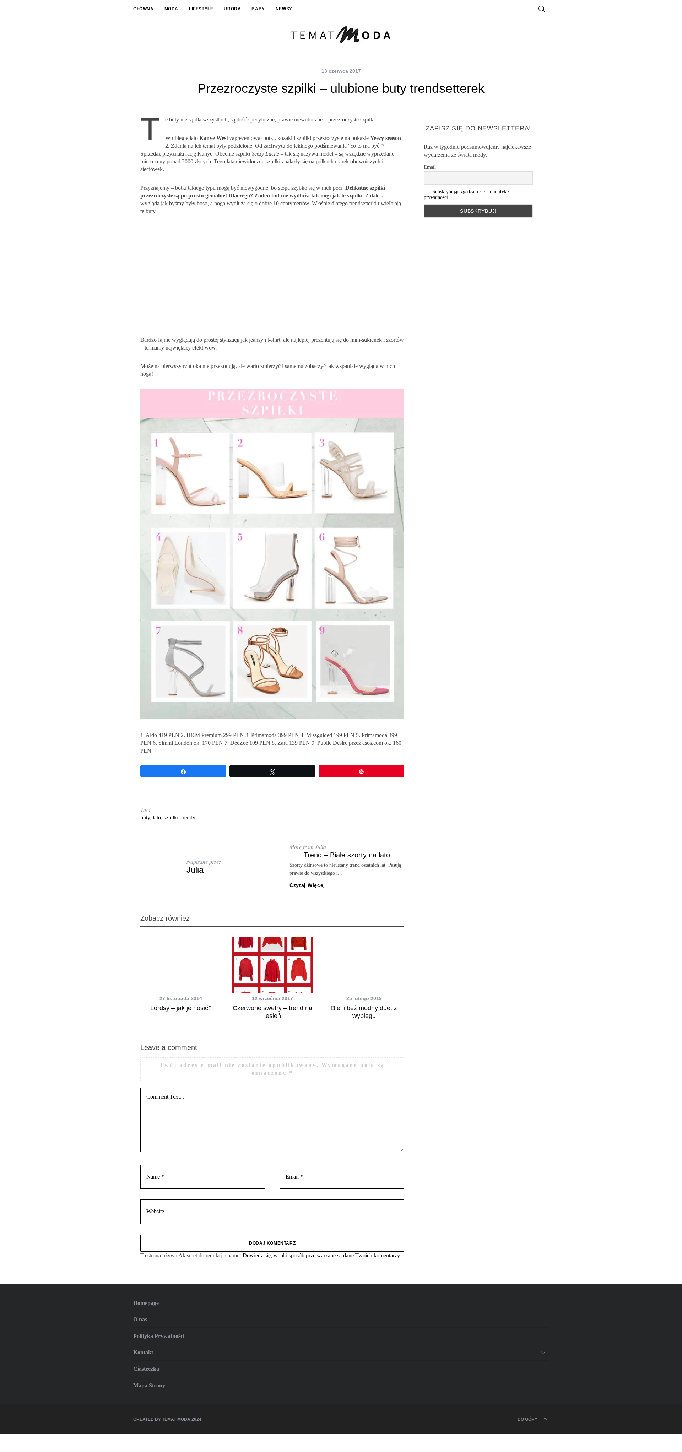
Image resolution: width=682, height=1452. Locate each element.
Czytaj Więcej (307, 885)
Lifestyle (201, 8)
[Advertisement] (272, 275)
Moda (171, 8)
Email (430, 167)
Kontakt (143, 1352)
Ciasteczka (146, 1369)
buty (145, 817)
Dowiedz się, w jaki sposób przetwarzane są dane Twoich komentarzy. (322, 1255)
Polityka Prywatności (158, 1336)
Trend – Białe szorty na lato (347, 855)
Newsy (284, 8)
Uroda (232, 8)
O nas (140, 1319)
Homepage (146, 1303)
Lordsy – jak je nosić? (181, 1008)
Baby (258, 8)
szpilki (171, 817)
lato (157, 817)
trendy (188, 817)
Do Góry (527, 1419)
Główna (143, 8)
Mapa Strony (149, 1385)
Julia (195, 869)
